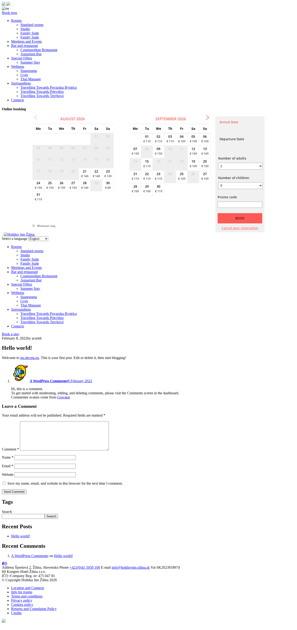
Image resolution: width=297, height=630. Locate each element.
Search (7, 512)
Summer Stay (30, 62)
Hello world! (20, 536)
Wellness (17, 67)
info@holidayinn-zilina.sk (131, 567)
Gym (24, 75)
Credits (16, 613)
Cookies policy (22, 605)
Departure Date (232, 139)
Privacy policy (21, 600)
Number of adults (232, 158)
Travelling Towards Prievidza (42, 92)
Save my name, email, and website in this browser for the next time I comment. (65, 483)
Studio (25, 29)
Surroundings (21, 83)
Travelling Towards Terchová (42, 96)
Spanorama (28, 71)
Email (7, 466)
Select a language (14, 239)
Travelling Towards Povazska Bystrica (48, 87)
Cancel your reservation (240, 228)
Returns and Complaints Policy (34, 609)
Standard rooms (31, 25)
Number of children (233, 178)
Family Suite (29, 33)
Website (7, 475)
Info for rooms (21, 592)
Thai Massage (30, 79)
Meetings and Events (26, 41)
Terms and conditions (26, 596)
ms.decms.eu (29, 358)
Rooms (16, 21)
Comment (10, 449)
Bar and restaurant (24, 46)
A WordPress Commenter (49, 381)
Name (7, 457)
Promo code (227, 197)
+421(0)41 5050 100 (85, 567)
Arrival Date (229, 122)
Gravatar (63, 397)
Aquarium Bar (31, 54)
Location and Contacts (27, 588)
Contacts (17, 100)
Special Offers (21, 58)
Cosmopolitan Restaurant (38, 50)
